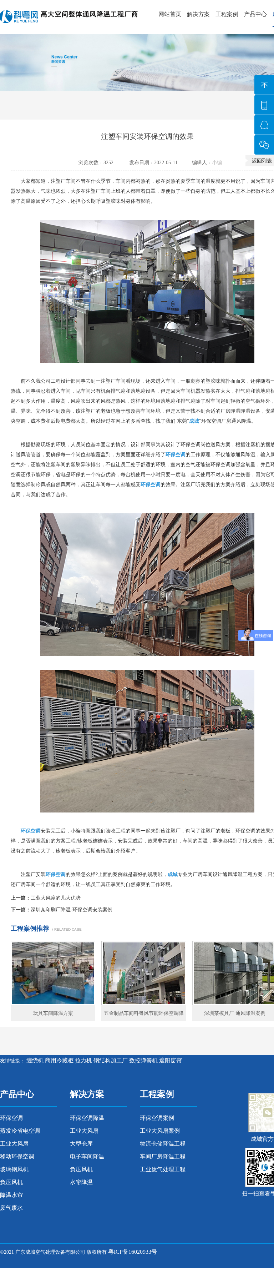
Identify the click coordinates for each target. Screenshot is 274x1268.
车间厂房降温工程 (163, 1156)
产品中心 (255, 14)
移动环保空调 (17, 1156)
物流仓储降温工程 (163, 1144)
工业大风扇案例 (160, 1131)
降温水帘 (11, 1195)
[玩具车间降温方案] (53, 973)
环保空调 (11, 1118)
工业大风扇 (14, 1144)
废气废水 (11, 1208)
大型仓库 (81, 1144)
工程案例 (226, 14)
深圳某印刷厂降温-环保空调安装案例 (71, 909)
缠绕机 (35, 1060)
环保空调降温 (87, 1118)
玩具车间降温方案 (53, 1013)
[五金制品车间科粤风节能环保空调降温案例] (143, 973)
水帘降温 (81, 1182)
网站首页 (169, 14)
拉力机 (83, 1060)
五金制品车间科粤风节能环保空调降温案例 (144, 1016)
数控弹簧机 (143, 1060)
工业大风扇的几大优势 (56, 898)
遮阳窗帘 (170, 1060)
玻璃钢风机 (14, 1169)
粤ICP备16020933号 (132, 1252)
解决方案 (198, 14)
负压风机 (11, 1182)
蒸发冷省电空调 (20, 1131)
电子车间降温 (87, 1156)
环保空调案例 (157, 1118)
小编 (217, 162)
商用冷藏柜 (59, 1060)
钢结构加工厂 (110, 1060)
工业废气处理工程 (163, 1169)
